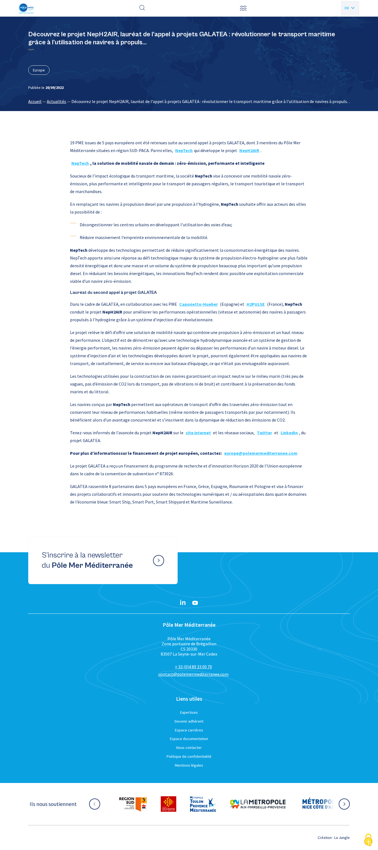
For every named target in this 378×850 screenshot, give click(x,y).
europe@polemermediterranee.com (260, 453)
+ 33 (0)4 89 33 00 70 (193, 666)
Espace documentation (189, 738)
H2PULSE (256, 304)
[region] (188, 101)
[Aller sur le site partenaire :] (133, 804)
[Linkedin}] (183, 603)
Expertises (189, 712)
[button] (243, 8)
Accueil (35, 101)
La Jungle (342, 837)
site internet (198, 432)
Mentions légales (189, 765)
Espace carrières (189, 730)
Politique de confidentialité (189, 756)
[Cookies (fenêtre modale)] (368, 840)
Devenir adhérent (189, 721)
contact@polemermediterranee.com (193, 674)
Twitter (264, 432)
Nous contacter (189, 747)
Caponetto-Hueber (198, 304)
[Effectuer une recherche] (142, 8)
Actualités (56, 101)
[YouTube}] (195, 603)
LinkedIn (289, 432)
